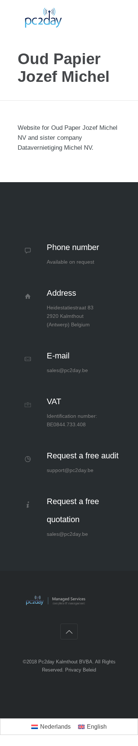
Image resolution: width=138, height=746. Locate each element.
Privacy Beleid (80, 670)
